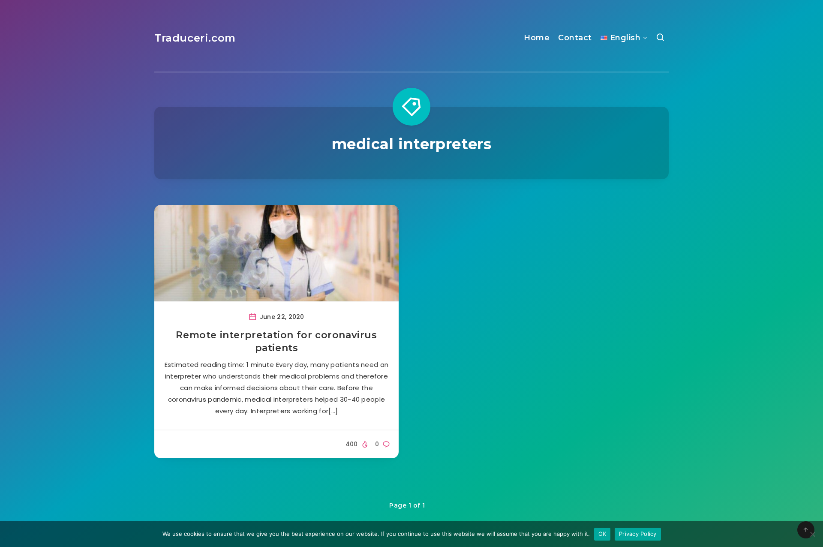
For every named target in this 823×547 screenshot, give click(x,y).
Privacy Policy (638, 533)
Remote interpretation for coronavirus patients (276, 341)
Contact (575, 37)
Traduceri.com (195, 38)
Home (537, 37)
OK (602, 533)
